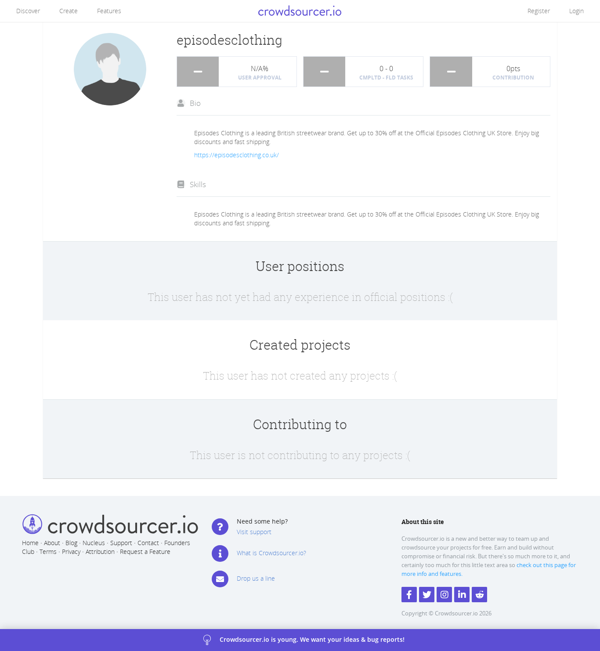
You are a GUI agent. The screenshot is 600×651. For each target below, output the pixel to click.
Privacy (71, 551)
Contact (148, 543)
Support (121, 543)
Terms (48, 551)
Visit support (254, 532)
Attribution (100, 551)
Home (30, 543)
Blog (71, 543)
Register (539, 11)
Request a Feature (145, 551)
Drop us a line (256, 578)
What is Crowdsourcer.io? (271, 553)
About (52, 543)
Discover (28, 11)
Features (109, 11)
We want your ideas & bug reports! (311, 639)
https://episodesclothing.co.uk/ (236, 155)
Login (576, 11)
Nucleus (94, 543)
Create (68, 11)
